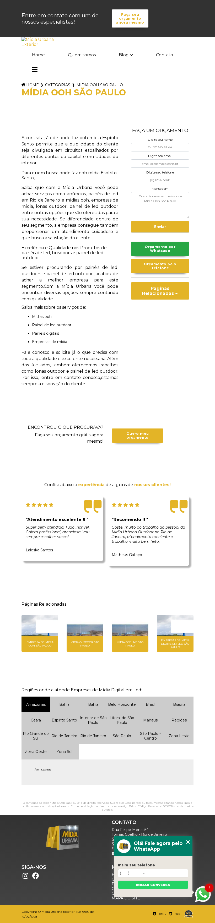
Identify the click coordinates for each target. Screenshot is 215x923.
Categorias (57, 85)
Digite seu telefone (160, 172)
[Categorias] (35, 70)
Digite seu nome (160, 140)
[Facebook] (35, 876)
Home (38, 54)
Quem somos (82, 54)
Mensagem (160, 189)
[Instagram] (25, 876)
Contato (164, 54)
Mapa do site (126, 898)
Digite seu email (160, 156)
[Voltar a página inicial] (38, 42)
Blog (124, 54)
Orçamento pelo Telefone (160, 266)
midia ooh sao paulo (100, 85)
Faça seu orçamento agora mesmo (130, 18)
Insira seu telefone (136, 865)
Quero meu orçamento (137, 435)
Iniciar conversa (153, 885)
